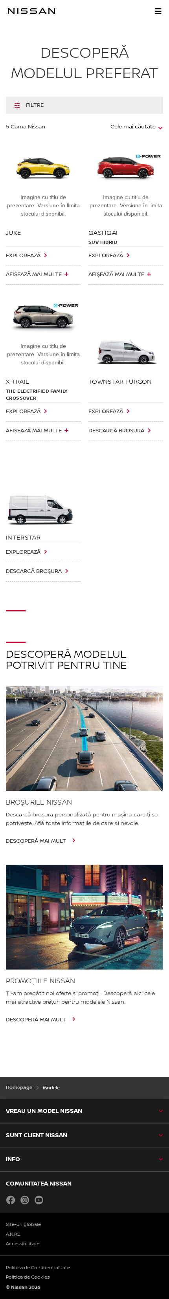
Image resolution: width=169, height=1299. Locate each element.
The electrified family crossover (37, 394)
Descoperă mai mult (37, 841)
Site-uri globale (23, 1225)
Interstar (23, 538)
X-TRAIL (17, 382)
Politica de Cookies (28, 1277)
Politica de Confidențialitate (38, 1268)
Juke (13, 233)
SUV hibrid (103, 242)
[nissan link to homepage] (31, 11)
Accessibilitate (22, 1244)
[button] (158, 11)
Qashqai (103, 233)
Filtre (35, 105)
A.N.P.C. (13, 1234)
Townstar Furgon (120, 382)
